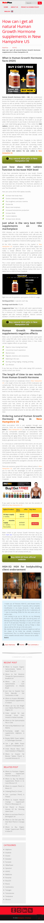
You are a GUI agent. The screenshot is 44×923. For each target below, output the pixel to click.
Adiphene (8, 849)
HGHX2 (14, 48)
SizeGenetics (9, 887)
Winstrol (8, 899)
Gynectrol (8, 868)
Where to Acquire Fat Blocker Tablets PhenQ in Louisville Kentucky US (14, 756)
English (7, 11)
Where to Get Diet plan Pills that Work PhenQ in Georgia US (14, 822)
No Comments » (33, 645)
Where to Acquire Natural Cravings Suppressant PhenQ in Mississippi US (14, 802)
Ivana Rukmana (10, 645)
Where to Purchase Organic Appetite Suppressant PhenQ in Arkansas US (14, 773)
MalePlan (5, 48)
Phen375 (8, 881)
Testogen (8, 890)
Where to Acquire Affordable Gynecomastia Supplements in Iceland (14, 700)
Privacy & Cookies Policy (30, 7)
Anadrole (8, 853)
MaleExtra (8, 874)
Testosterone (9, 893)
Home (6, 7)
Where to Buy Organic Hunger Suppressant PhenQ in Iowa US (14, 829)
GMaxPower (9, 865)
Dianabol (8, 859)
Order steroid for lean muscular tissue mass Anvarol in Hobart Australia (14, 715)
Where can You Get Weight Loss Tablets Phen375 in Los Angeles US (14, 708)
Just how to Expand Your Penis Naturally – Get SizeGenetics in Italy (14, 693)
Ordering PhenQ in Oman (13, 791)
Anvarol (7, 856)
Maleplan (20, 918)
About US (14, 7)
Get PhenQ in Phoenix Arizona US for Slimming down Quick (14, 809)
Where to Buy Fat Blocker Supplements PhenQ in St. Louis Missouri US (14, 781)
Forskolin (8, 862)
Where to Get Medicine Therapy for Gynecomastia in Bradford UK (14, 676)
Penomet (8, 878)
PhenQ (7, 884)
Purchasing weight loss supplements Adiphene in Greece (14, 733)
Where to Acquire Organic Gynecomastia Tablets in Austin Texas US (14, 669)
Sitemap (28, 918)
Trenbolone (9, 896)
